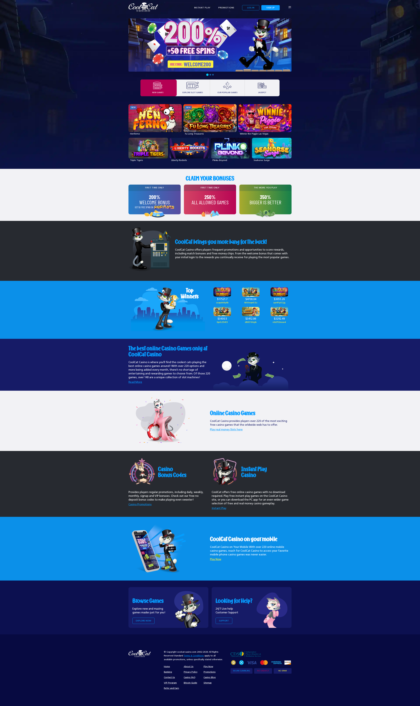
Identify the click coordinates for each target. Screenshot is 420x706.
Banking (168, 672)
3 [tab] (213, 75)
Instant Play (202, 8)
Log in (250, 8)
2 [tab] (210, 75)
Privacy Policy (190, 672)
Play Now (215, 559)
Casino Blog (210, 677)
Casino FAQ (189, 677)
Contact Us (169, 677)
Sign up (270, 8)
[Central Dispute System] (246, 653)
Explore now (143, 621)
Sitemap (208, 683)
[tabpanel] (210, 45)
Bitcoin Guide (190, 683)
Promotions (226, 8)
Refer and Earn (171, 688)
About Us (188, 666)
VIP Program (170, 683)
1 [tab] (207, 75)
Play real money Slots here (226, 429)
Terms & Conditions (194, 656)
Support (224, 621)
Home (167, 666)
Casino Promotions (140, 504)
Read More (135, 382)
